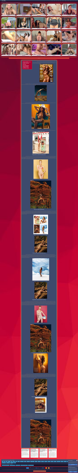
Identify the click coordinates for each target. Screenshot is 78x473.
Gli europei (76, 0)
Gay (56, 0)
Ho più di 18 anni (73, 464)
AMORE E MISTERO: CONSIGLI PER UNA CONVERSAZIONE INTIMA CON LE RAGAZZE (34, 450)
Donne (54, 0)
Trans (58, 0)
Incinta (16, 461)
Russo (73, 0)
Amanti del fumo (58, 461)
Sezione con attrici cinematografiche (5, 465)
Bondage (65, 0)
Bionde (2, 461)
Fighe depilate (39, 461)
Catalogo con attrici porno (12, 465)
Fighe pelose (42, 461)
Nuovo (52, 0)
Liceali (11, 461)
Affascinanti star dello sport (31, 465)
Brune (4, 461)
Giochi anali (62, 461)
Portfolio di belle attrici (3, 2)
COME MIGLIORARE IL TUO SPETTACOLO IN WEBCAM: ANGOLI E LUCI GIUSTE (25, 450)
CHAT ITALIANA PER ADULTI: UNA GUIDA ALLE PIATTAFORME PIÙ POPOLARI (43, 450)
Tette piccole (46, 461)
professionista (28, 415)
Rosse (6, 461)
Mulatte (68, 0)
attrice (32, 83)
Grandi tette (52, 461)
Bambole (14, 461)
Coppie (60, 0)
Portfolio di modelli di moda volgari (24, 465)
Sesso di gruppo (21, 461)
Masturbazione (28, 461)
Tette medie (49, 461)
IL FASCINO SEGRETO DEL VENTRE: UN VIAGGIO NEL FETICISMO (52, 450)
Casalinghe (36, 461)
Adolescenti (9, 461)
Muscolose (55, 461)
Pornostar (19, 461)
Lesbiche (63, 0)
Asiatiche (71, 0)
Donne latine (65, 461)
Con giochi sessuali (32, 461)
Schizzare (25, 461)
